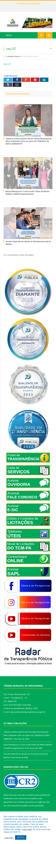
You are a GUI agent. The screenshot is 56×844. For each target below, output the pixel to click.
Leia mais (27, 829)
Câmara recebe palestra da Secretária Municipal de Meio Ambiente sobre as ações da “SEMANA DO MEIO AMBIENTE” (29, 141)
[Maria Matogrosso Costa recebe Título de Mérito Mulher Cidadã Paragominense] (28, 173)
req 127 (7, 64)
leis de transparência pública (16, 805)
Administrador (13, 56)
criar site (21, 795)
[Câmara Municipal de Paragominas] (28, 22)
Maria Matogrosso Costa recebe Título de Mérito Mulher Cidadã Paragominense (29, 6)
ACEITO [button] (20, 837)
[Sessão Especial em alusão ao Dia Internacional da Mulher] (28, 223)
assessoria (23, 798)
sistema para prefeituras (39, 795)
